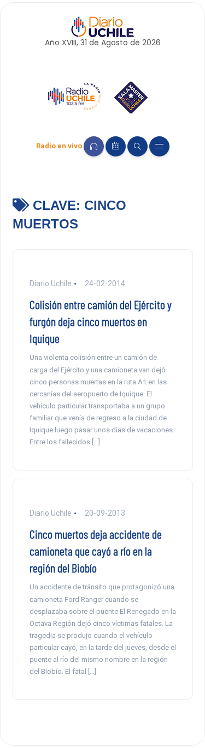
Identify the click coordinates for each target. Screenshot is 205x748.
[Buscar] (137, 146)
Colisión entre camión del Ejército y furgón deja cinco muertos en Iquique (101, 321)
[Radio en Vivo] (94, 146)
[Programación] (116, 146)
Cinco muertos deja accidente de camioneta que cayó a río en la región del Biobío (96, 551)
